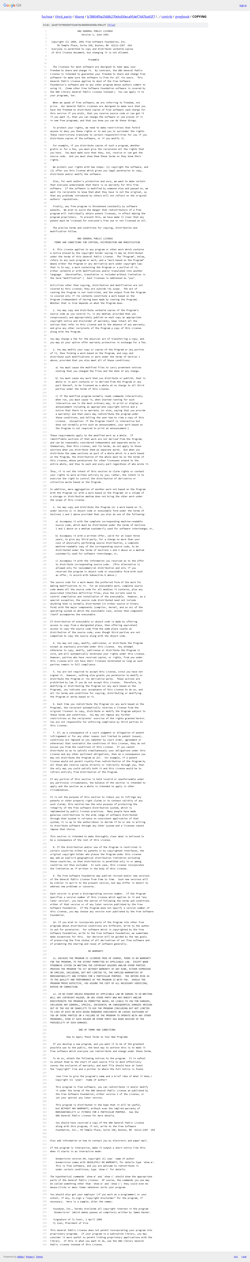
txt (236, 1256)
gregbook (182, 16)
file (111, 25)
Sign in (243, 5)
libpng (79, 16)
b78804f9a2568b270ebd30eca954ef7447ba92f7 (121, 16)
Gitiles (20, 1256)
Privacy (30, 1256)
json (244, 1256)
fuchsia (47, 16)
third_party (63, 16)
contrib (166, 16)
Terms (39, 1256)
